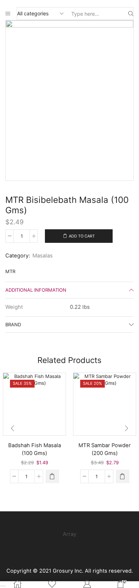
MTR (10, 271)
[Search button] (130, 13)
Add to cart (82, 236)
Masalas (42, 255)
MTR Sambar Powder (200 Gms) (104, 449)
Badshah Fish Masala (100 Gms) (34, 449)
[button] (52, 476)
